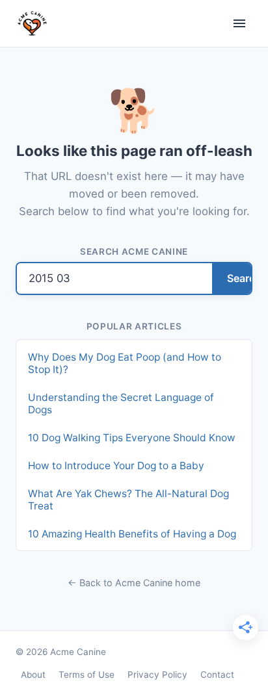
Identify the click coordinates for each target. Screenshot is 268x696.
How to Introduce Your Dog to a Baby (116, 465)
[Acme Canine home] (32, 23)
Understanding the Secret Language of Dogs (121, 403)
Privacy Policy (157, 674)
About (33, 674)
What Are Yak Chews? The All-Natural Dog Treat (128, 499)
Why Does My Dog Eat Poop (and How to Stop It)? (124, 363)
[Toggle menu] (239, 23)
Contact (217, 674)
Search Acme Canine (134, 251)
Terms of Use (86, 674)
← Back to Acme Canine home (134, 582)
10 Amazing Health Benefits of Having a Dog (132, 534)
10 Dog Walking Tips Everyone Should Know (131, 438)
